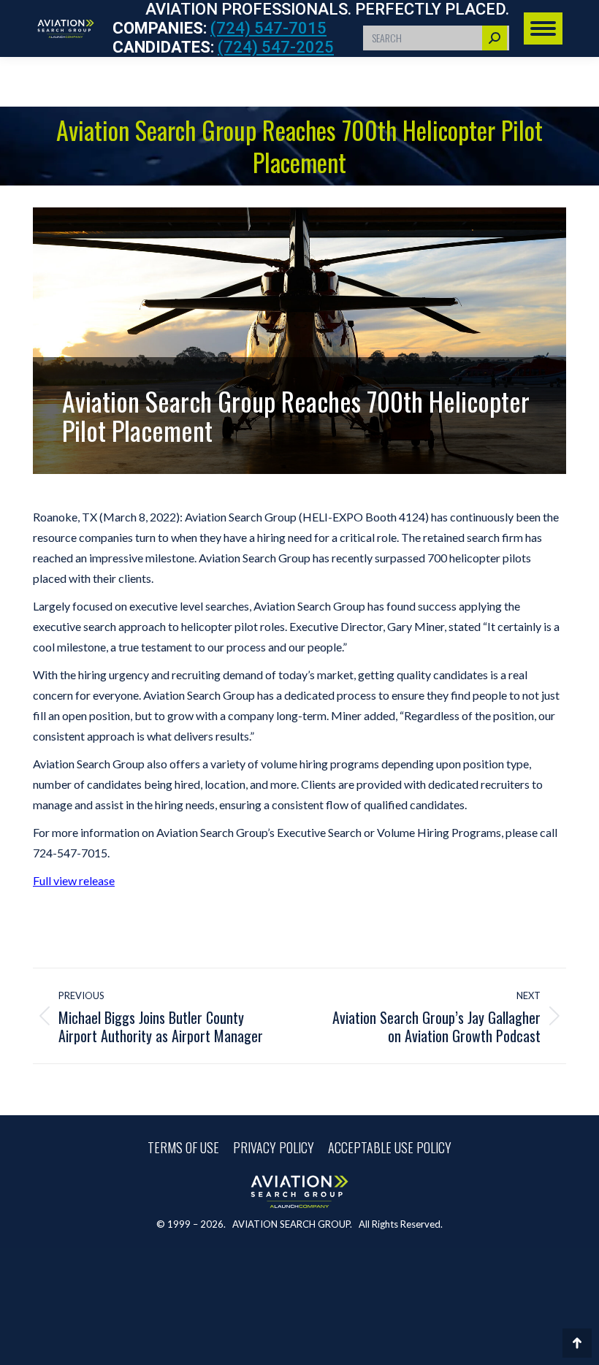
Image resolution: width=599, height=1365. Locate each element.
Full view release (74, 880)
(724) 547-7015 (268, 28)
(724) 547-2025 (276, 47)
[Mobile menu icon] (543, 28)
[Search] (494, 38)
